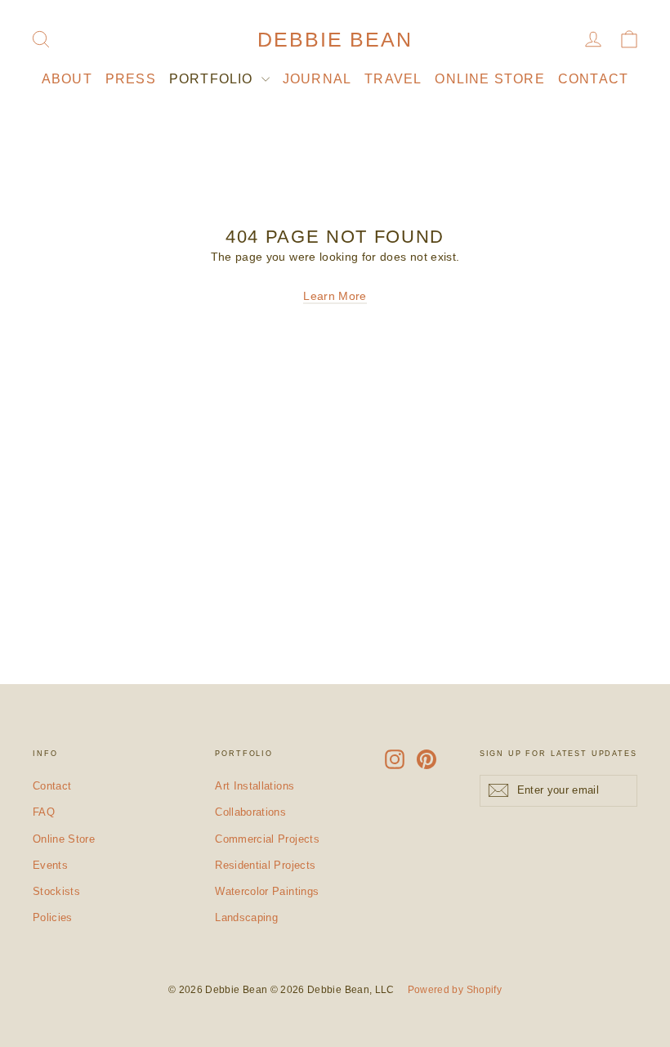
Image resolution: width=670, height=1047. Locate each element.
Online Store (64, 839)
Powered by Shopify (455, 990)
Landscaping (246, 917)
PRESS (130, 79)
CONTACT (593, 79)
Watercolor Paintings (267, 891)
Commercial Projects (267, 839)
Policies (53, 917)
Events (50, 865)
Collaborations (250, 812)
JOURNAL (317, 79)
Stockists (56, 891)
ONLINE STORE (489, 79)
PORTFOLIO (213, 79)
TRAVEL (393, 79)
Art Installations (254, 786)
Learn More (335, 295)
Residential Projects (265, 865)
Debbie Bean (335, 39)
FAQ (44, 812)
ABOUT (67, 79)
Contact (52, 786)
